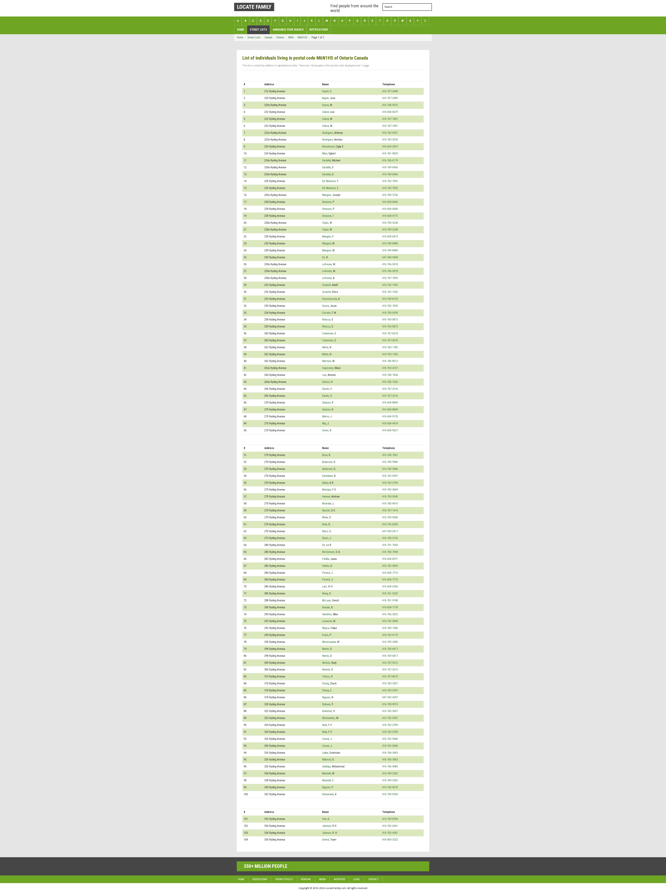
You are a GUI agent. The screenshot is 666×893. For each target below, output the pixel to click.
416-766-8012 (390, 361)
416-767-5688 (390, 91)
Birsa (324, 455)
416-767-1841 (390, 119)
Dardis (325, 388)
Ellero (325, 531)
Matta (325, 347)
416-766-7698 (390, 552)
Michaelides (328, 718)
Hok (324, 819)
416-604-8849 (390, 402)
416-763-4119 (390, 635)
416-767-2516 (390, 388)
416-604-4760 (390, 586)
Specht (326, 510)
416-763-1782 (390, 347)
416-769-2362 (390, 773)
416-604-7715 (390, 572)
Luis (324, 375)
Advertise (339, 879)
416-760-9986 (390, 462)
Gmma (325, 839)
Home (240, 29)
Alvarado (326, 503)
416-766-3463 (390, 752)
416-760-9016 (390, 105)
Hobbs (325, 565)
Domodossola (329, 299)
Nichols (326, 662)
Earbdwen (327, 476)
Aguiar (325, 98)
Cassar (325, 738)
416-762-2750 (390, 482)
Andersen (327, 462)
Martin (325, 649)
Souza (325, 305)
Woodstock (328, 146)
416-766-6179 (390, 160)
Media (322, 879)
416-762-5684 (390, 738)
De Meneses (329, 181)
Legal (356, 879)
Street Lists (258, 29)
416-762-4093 (390, 565)
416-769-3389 (390, 642)
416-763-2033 (390, 139)
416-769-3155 (390, 538)
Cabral (325, 112)
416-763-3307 (390, 683)
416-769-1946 (390, 628)
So (323, 257)
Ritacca (326, 319)
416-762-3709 (390, 725)
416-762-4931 (390, 132)
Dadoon (326, 402)
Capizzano (327, 368)
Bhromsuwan (329, 642)
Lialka (325, 752)
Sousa (325, 105)
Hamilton (327, 614)
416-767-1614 (390, 510)
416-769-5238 (390, 222)
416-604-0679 (390, 112)
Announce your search (288, 29)
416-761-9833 (390, 153)
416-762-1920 (390, 285)
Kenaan (326, 607)
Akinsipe (326, 489)
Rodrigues (327, 132)
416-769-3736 (390, 195)
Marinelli (326, 773)
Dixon (325, 538)
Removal (306, 879)
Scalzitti (326, 285)
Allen (324, 153)
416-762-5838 (390, 621)
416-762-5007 (390, 711)
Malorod (326, 759)
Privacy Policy (284, 879)
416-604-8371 (390, 559)
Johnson (326, 826)
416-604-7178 (390, 607)
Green (325, 430)
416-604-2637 (390, 146)
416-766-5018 (390, 264)
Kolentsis (327, 711)
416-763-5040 (390, 496)
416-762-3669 (390, 489)
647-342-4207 (390, 697)
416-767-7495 (390, 278)
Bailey (325, 482)
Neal (324, 725)
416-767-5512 (390, 662)
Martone (326, 361)
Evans (325, 635)
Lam (324, 586)
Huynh (325, 91)
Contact (373, 879)
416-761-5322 (390, 593)
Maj (324, 423)
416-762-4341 (390, 826)
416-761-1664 (390, 545)
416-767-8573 (390, 676)
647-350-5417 (390, 531)
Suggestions (259, 879)
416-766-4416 (390, 503)
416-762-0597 (390, 476)
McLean (326, 600)
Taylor (325, 222)
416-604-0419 (390, 236)
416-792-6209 (390, 524)
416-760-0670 (390, 787)
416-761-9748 (390, 600)
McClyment (328, 552)
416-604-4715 (390, 215)
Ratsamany (328, 794)
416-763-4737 (390, 368)
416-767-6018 (390, 333)
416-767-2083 (390, 98)
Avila (324, 524)
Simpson (326, 202)
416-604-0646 (390, 202)
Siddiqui (326, 766)
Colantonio (327, 333)
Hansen (326, 496)
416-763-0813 (390, 319)
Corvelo (326, 312)
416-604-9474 (390, 423)
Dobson (326, 704)
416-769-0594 (390, 794)
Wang (325, 593)
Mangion (326, 195)
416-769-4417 (390, 649)
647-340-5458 (390, 257)
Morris (325, 416)
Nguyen (326, 697)
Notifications (318, 29)
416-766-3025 (390, 614)
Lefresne (327, 264)
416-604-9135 (390, 416)
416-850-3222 (390, 839)
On (323, 545)
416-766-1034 (390, 382)
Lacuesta (327, 621)
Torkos (326, 676)
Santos (326, 382)
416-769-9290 (390, 312)
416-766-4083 (390, 766)
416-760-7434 (390, 375)
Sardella (326, 160)
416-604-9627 (390, 430)
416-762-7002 (390, 181)
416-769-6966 (390, 167)
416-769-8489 (390, 243)
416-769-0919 (390, 704)
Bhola (325, 517)
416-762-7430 (390, 305)
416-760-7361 (390, 455)
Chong (325, 683)
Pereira (326, 572)
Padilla (325, 559)
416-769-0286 (390, 517)
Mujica (325, 628)
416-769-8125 (390, 299)
